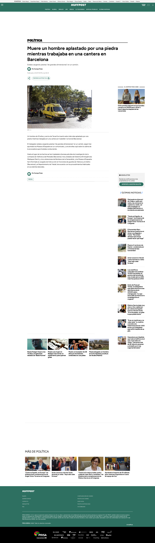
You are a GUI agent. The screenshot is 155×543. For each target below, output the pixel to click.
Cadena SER (91, 532)
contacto (25, 501)
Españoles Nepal (35, 1)
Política (34, 41)
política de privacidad (84, 504)
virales (61, 9)
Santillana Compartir (83, 532)
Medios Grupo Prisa (41, 538)
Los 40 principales (65, 532)
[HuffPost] (28, 491)
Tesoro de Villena (97, 1)
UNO (69, 535)
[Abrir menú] (2, 5)
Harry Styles (125, 1)
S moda (88, 537)
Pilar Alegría (70, 1)
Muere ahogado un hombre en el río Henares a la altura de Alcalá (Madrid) (99, 353)
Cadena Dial (88, 535)
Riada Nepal (25, 1)
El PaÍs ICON (81, 537)
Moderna (64, 537)
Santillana (74, 532)
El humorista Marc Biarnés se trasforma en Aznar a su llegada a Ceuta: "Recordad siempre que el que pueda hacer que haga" (136, 234)
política (47, 9)
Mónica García (61, 1)
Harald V (118, 1)
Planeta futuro (101, 535)
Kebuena (107, 535)
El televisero (80, 9)
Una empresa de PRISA (41, 533)
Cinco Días (81, 535)
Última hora (143, 5)
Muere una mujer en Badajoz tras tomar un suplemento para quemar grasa (57, 354)
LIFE (66, 9)
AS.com (96, 532)
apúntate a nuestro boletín (131, 184)
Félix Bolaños (44, 1)
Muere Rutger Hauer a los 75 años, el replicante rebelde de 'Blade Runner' (36, 353)
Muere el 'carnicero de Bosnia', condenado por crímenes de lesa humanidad (136, 247)
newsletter (25, 504)
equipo (24, 496)
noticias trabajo (92, 9)
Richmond (55, 537)
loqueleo (97, 537)
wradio (74, 535)
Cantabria (111, 1)
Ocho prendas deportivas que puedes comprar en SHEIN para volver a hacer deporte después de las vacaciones (131, 108)
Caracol (109, 532)
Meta (89, 1)
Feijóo (85, 1)
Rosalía (132, 1)
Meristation (105, 537)
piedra (30, 179)
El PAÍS (57, 532)
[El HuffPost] (78, 5)
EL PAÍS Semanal (95, 535)
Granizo (105, 1)
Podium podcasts (73, 537)
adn (103, 532)
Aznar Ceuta (53, 1)
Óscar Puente (78, 1)
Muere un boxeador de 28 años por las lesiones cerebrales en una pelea (78, 353)
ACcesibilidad (81, 506)
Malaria (138, 1)
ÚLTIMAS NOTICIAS (104, 9)
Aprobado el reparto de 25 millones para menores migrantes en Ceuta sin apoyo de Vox (117, 474)
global (54, 9)
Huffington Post (59, 535)
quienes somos (26, 498)
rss (23, 506)
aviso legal (81, 501)
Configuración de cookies (85, 496)
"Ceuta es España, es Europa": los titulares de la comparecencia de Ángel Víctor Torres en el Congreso (136, 219)
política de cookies (83, 498)
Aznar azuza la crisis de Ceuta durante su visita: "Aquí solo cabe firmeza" (136, 260)
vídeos (72, 9)
